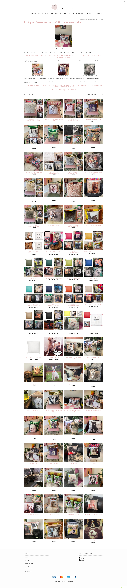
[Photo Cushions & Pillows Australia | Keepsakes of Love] (63, 7)
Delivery (27, 566)
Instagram (82, 558)
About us (27, 560)
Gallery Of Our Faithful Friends (73, 13)
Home (81, 19)
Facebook (82, 560)
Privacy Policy (28, 571)
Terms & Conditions (29, 568)
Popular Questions (29, 563)
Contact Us (89, 13)
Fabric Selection (56, 13)
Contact (27, 557)
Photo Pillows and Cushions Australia (36, 13)
